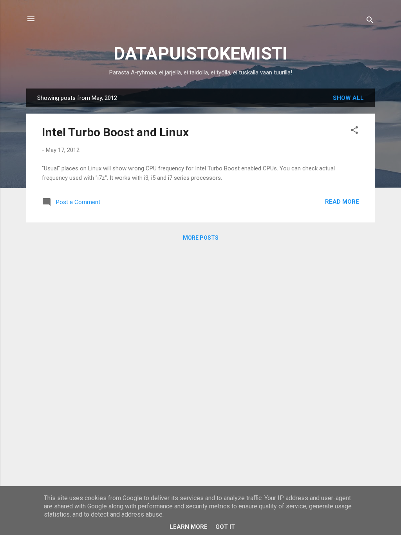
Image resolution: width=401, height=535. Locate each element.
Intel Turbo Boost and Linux (115, 132)
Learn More (189, 526)
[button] (354, 131)
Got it (225, 526)
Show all (348, 97)
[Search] (370, 21)
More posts (201, 238)
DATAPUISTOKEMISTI (200, 53)
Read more (342, 201)
